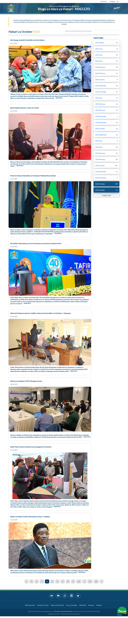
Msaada (99, 605)
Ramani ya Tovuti (42, 605)
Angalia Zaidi (106, 195)
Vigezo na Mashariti (57, 605)
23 (90, 581)
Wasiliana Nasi (30, 605)
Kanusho (91, 605)
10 (79, 581)
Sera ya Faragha (71, 605)
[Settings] (117, 1)
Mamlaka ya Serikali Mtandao (63, 611)
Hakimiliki (82, 605)
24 (96, 581)
